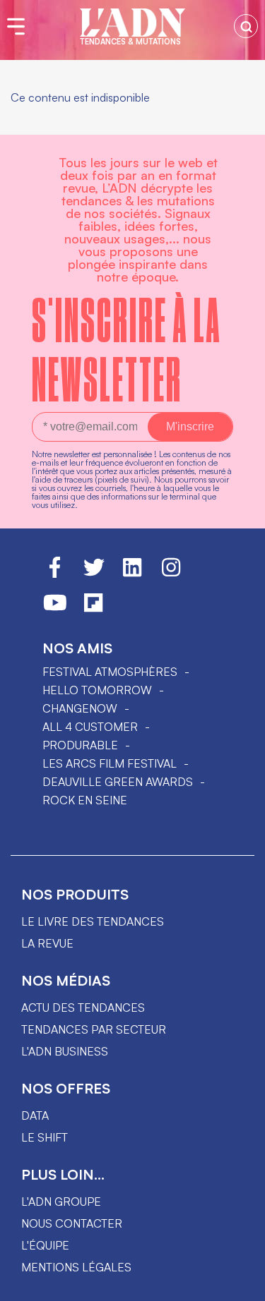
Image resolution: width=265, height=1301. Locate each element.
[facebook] (54, 574)
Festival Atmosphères (109, 672)
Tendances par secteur (93, 1029)
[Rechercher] (246, 26)
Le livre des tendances (92, 921)
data (35, 1115)
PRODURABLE (80, 745)
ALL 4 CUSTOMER (90, 727)
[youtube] (55, 609)
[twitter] (94, 574)
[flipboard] (93, 609)
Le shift (44, 1137)
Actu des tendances (83, 1007)
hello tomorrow (97, 690)
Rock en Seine (84, 800)
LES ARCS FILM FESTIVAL (109, 763)
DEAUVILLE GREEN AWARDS (117, 782)
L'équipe (45, 1245)
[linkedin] (132, 574)
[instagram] (171, 574)
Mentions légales (76, 1267)
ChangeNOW (79, 708)
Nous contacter (71, 1223)
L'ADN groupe (61, 1201)
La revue (47, 943)
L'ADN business (64, 1051)
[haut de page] (240, 1283)
